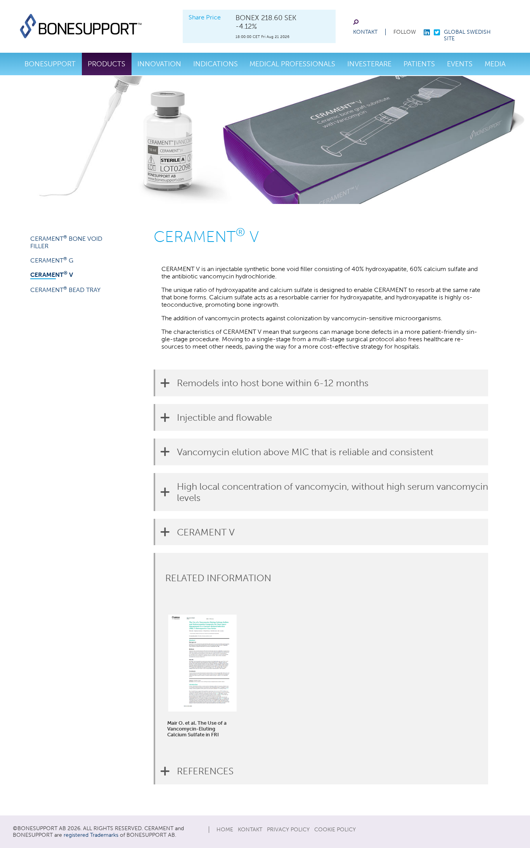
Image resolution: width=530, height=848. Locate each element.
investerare (369, 64)
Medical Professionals (292, 64)
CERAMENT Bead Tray (65, 290)
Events (460, 64)
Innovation (159, 64)
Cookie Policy (335, 829)
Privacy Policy (288, 829)
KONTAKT (365, 32)
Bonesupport (50, 64)
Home (225, 829)
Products (106, 64)
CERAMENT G (51, 260)
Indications (215, 64)
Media (495, 64)
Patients (419, 64)
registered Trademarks (91, 835)
